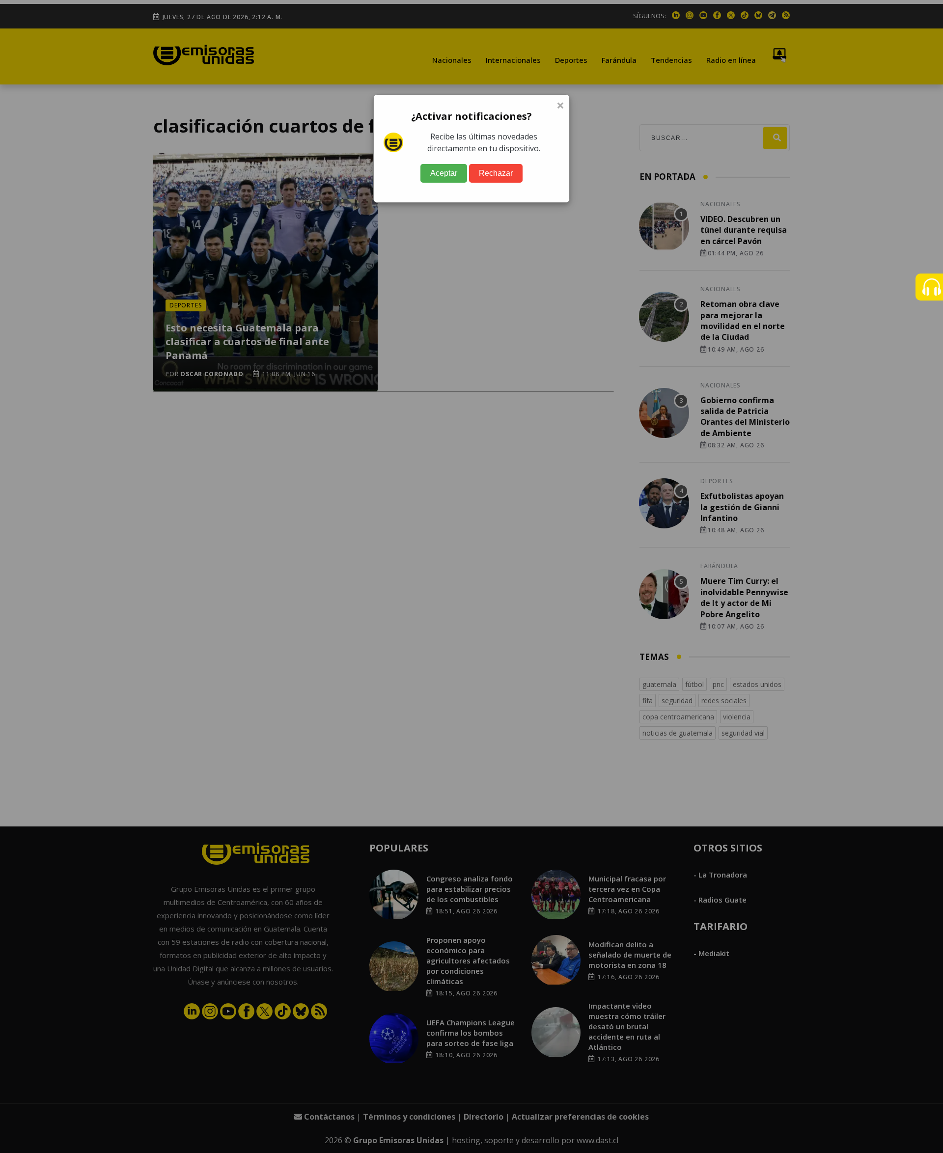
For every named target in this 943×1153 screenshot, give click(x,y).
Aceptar (443, 173)
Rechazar (496, 173)
